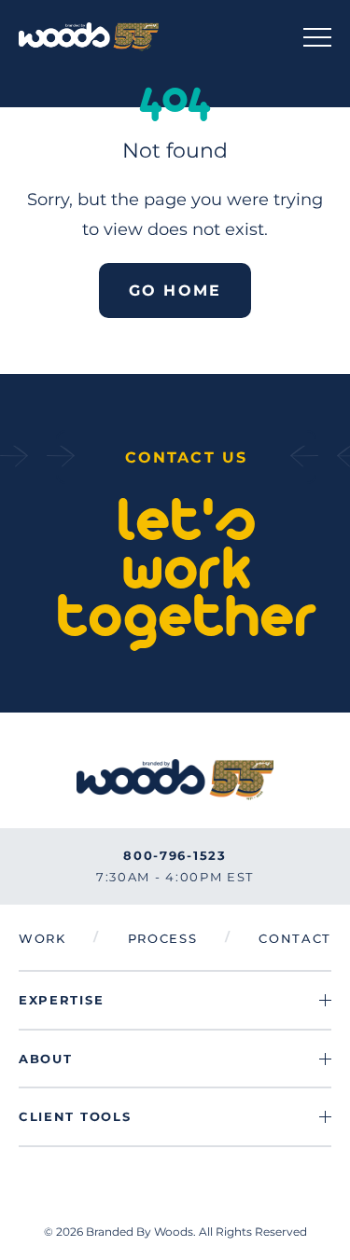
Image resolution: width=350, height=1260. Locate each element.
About (45, 1058)
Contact (295, 938)
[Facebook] (130, 1231)
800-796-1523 (174, 855)
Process (163, 938)
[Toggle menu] (317, 37)
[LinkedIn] (221, 1231)
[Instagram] (175, 1231)
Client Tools (75, 1116)
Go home (175, 290)
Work (42, 938)
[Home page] (89, 37)
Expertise (61, 999)
